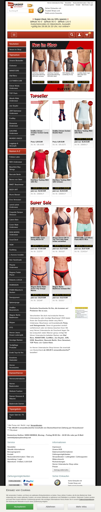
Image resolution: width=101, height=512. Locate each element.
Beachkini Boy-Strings (15, 168)
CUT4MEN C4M (15, 81)
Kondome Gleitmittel (13, 359)
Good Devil (13, 240)
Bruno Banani (14, 195)
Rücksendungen (58, 462)
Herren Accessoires (14, 366)
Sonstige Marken (16, 340)
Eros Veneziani (15, 200)
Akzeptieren (20, 506)
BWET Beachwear (16, 184)
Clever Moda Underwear (14, 87)
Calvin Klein (13, 220)
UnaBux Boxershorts (14, 308)
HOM (11, 245)
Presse (55, 467)
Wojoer (12, 322)
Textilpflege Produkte (13, 346)
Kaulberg (12, 250)
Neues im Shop (15, 49)
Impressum (56, 447)
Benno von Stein (15, 179)
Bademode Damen (16, 404)
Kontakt (78, 5)
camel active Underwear (14, 206)
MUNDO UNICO (15, 138)
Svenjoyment (14, 297)
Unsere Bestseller (16, 61)
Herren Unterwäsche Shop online (65, 464)
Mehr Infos (81, 506)
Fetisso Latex (14, 157)
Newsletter (68, 3)
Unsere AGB (57, 449)
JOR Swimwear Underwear (15, 112)
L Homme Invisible (16, 255)
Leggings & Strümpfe (13, 144)
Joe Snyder (13, 106)
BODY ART (13, 190)
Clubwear (13, 66)
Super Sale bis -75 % (16, 416)
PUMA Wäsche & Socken (16, 291)
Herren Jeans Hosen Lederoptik (16, 334)
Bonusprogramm (69, 5)
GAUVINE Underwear (13, 132)
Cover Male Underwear (13, 226)
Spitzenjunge (14, 302)
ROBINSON (13, 285)
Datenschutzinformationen (62, 452)
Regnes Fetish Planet (15, 273)
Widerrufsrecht (58, 459)
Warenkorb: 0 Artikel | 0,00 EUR (19, 462)
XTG (11, 327)
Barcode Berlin (15, 174)
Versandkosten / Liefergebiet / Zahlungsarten (69, 457)
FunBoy (12, 118)
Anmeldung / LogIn (14, 459)
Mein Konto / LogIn (87, 5)
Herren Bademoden (14, 385)
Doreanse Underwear (13, 124)
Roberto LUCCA (15, 280)
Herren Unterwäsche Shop (55, 3)
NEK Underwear (15, 162)
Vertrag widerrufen (61, 470)
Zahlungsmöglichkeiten (61, 454)
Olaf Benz (13, 76)
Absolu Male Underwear (14, 99)
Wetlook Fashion (15, 391)
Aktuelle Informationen (16, 449)
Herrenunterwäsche (17, 379)
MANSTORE (14, 71)
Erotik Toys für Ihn (16, 353)
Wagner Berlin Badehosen (14, 316)
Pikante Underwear (13, 266)
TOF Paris (13, 93)
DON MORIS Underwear (14, 233)
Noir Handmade (15, 260)
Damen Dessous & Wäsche (16, 397)
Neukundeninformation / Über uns (83, 3)
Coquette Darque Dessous (16, 213)
